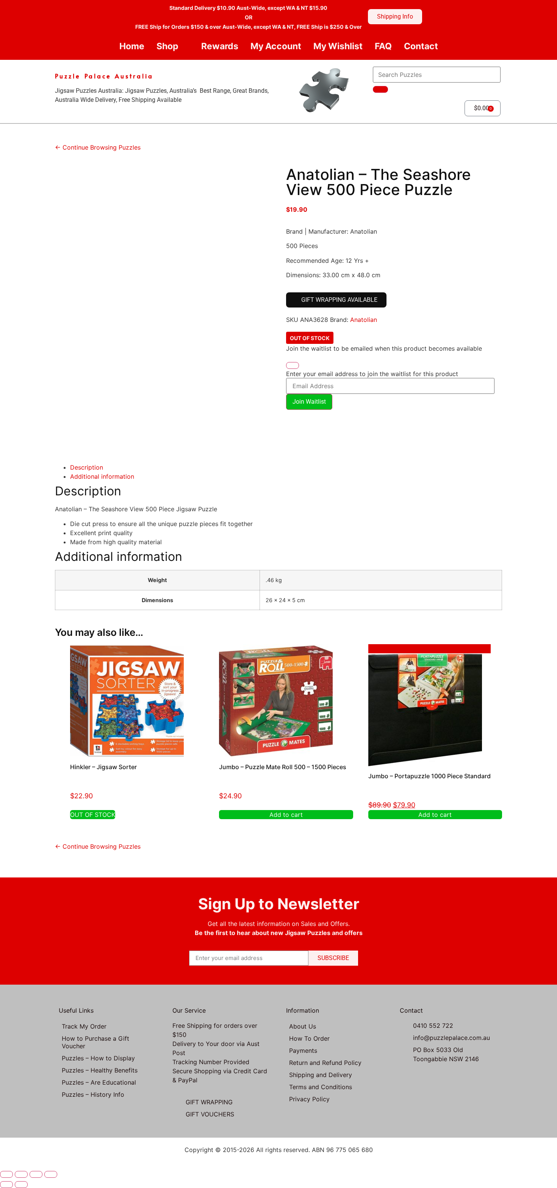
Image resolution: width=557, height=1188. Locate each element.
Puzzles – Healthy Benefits (100, 1070)
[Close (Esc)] (50, 1174)
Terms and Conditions (320, 1087)
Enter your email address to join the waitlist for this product (372, 374)
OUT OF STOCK (92, 814)
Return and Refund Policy (325, 1062)
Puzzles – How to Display (98, 1058)
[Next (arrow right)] (21, 1184)
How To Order (309, 1038)
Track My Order (84, 1026)
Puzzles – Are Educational (99, 1082)
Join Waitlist (309, 401)
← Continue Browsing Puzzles (98, 147)
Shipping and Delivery (320, 1075)
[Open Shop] (184, 46)
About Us (302, 1026)
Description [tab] (86, 467)
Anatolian (363, 319)
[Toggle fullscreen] (21, 1174)
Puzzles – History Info (93, 1094)
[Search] (380, 89)
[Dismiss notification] (292, 365)
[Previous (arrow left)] (6, 1184)
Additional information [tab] (102, 476)
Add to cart (286, 814)
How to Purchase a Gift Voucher (95, 1042)
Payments (303, 1050)
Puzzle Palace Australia (104, 76)
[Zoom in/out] (6, 1174)
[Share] (36, 1174)
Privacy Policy (309, 1099)
